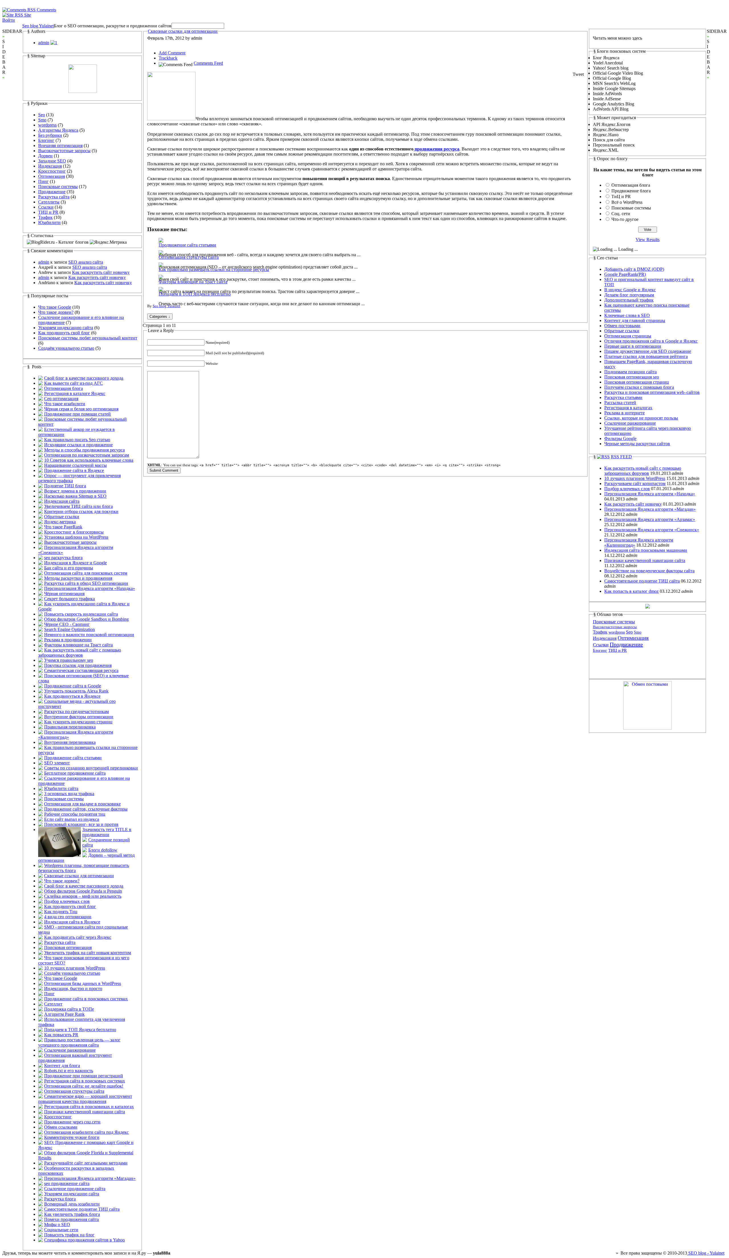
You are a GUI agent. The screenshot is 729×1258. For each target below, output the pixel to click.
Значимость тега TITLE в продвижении (106, 832)
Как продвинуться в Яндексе (72, 696)
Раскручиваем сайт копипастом (634, 483)
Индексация (50, 166)
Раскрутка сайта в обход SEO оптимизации (86, 583)
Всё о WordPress (626, 202)
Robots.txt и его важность (68, 1070)
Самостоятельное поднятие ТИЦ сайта (82, 1209)
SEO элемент (57, 762)
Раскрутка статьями (623, 397)
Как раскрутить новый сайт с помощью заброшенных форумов (79, 653)
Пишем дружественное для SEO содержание (647, 351)
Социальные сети (61, 1229)
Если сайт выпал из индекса (71, 819)
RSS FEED (621, 456)
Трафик (45, 217)
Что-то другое (624, 219)
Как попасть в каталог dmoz (631, 591)
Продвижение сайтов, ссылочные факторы (86, 809)
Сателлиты (49, 202)
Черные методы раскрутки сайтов (637, 443)
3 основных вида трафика (69, 793)
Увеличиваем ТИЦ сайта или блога (78, 506)
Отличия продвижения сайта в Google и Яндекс (651, 341)
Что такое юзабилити (64, 403)
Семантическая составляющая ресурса (81, 670)
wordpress (47, 125)
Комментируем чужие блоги (71, 1137)
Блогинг (46, 140)
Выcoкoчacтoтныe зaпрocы (64, 150)
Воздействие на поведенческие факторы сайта (649, 570)
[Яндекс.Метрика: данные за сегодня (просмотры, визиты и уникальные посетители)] (108, 242)
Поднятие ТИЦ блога (65, 485)
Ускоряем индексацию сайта (65, 327)
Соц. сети (620, 213)
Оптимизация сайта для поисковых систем (85, 573)
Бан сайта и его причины (68, 567)
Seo (41, 114)
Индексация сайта (61, 501)
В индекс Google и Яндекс (630, 289)
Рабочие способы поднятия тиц (74, 814)
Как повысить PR (61, 1034)
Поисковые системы (58, 186)
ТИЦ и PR (48, 212)
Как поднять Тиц (60, 911)
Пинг (43, 181)
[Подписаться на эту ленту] (603, 456)
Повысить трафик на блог (69, 1234)
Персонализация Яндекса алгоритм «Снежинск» (651, 529)
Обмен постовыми (622, 325)
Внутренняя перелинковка (70, 742)
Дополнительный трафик (629, 300)
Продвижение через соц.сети (72, 1121)
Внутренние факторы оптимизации (78, 716)
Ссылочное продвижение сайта (74, 1188)
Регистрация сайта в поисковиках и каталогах (89, 1106)
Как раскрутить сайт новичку (101, 272)
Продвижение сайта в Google (72, 685)
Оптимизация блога (63, 388)
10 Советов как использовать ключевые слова (88, 460)
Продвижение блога (631, 190)
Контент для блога (62, 1065)
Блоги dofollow (102, 850)
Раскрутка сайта (53, 196)
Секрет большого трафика (69, 598)
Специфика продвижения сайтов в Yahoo (84, 1239)
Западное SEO (52, 160)
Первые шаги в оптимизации (632, 346)
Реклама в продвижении (68, 639)
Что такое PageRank (63, 526)
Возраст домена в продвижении (75, 490)
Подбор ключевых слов (67, 901)
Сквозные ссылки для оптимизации (79, 875)
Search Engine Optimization (69, 629)
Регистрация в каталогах (628, 407)
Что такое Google (54, 307)
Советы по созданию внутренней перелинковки (91, 768)
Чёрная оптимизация (64, 593)
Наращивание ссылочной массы (75, 465)
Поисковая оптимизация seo (631, 376)
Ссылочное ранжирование (70, 1050)
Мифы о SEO (57, 1224)
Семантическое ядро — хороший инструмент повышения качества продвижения (85, 1099)
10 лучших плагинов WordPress (74, 968)
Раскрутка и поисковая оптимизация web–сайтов (652, 392)
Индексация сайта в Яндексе (72, 921)
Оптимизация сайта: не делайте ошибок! (83, 1086)
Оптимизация (51, 176)
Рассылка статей (620, 402)
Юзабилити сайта (61, 788)
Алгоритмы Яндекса (58, 130)
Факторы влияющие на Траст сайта (78, 644)
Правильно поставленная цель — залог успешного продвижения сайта (79, 1042)
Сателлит (53, 1003)
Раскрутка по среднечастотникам (76, 711)
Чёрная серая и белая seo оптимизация (81, 408)
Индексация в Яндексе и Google (75, 562)
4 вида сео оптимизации (67, 916)
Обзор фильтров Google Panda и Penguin (83, 891)
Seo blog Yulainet (38, 25)
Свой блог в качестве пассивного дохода (83, 378)
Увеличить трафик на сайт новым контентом (87, 952)
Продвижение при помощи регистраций (83, 1075)
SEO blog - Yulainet (705, 1253)
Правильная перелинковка (70, 726)
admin (43, 42)
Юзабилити (49, 222)
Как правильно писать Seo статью (77, 439)
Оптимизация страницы (627, 335)
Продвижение (51, 191)
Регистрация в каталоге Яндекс (74, 393)
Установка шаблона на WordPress (76, 537)
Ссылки (46, 207)
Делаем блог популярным (629, 294)
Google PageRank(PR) (625, 274)
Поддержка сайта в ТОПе (69, 1009)
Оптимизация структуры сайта (74, 1091)
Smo (42, 119)
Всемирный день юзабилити (72, 1204)
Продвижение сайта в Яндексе (74, 470)
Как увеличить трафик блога (72, 1214)
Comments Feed (208, 63)
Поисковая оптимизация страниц (636, 382)
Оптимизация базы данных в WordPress (82, 983)
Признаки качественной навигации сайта (84, 1111)
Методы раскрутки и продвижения (78, 578)
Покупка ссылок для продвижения (78, 665)
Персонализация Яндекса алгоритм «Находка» (89, 588)
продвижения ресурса (436, 148)
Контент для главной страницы (634, 320)
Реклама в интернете (624, 412)
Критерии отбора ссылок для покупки (81, 511)
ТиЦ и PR (621, 196)
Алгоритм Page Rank (64, 1014)
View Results (648, 239)
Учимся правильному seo (68, 660)
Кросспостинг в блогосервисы (74, 532)
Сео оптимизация (61, 398)
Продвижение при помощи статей (77, 414)
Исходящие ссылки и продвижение (78, 444)
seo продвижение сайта (66, 1183)
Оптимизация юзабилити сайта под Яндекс (86, 1132)
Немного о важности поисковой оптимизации (89, 634)
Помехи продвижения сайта (71, 1219)
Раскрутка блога (60, 1198)
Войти (8, 20)
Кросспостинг (52, 171)
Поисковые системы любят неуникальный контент (87, 337)
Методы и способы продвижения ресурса (84, 449)
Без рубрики (50, 135)
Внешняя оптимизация (60, 145)
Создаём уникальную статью (66, 348)
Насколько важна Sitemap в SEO (75, 496)
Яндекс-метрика (60, 521)
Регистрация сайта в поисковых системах (84, 1080)
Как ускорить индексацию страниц (78, 721)
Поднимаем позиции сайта (630, 371)
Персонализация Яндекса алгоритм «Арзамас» (649, 519)
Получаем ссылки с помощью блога (639, 387)
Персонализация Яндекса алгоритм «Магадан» (90, 1178)
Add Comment (172, 52)
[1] (53, 42)
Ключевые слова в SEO (627, 315)
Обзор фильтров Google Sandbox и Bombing (86, 619)
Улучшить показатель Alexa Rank (76, 691)
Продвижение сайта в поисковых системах (86, 998)
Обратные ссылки (61, 516)
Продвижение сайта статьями (73, 757)
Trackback (168, 58)
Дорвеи (45, 155)
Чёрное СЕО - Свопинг (67, 624)
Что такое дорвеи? (55, 312)
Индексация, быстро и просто (73, 988)
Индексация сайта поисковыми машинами (645, 550)
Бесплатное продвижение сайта (75, 773)
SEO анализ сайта (85, 262)
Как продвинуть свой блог (64, 332)
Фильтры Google (620, 438)
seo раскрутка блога (63, 557)
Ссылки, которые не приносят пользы (641, 418)
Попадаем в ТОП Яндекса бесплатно (80, 1029)
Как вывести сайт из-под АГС (73, 383)
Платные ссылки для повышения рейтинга (646, 356)
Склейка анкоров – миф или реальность (82, 896)
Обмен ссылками (60, 1127)
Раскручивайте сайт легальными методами (86, 1163)
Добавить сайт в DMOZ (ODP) (634, 269)
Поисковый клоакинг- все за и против (81, 824)
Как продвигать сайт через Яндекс (77, 937)
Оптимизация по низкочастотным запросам (86, 455)
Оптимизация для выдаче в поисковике (82, 803)
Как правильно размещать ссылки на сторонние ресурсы (214, 269)
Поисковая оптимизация (68, 947)
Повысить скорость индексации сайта (81, 614)
